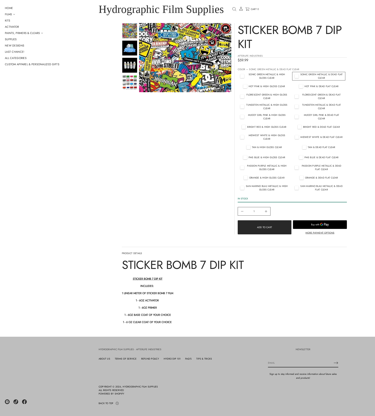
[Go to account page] (241, 10)
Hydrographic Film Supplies (161, 9)
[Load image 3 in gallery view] (129, 65)
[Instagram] (7, 401)
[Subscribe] (336, 363)
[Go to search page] (234, 9)
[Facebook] (24, 401)
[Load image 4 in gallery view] (129, 82)
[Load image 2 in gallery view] (129, 48)
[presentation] (185, 57)
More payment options (319, 232)
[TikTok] (16, 401)
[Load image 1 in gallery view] (129, 30)
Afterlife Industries (250, 56)
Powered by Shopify (111, 393)
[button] (234, 9)
